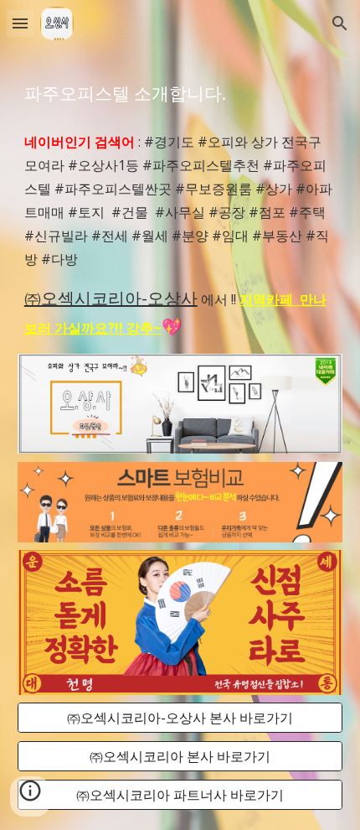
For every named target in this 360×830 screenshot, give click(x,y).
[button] (20, 23)
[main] (180, 92)
